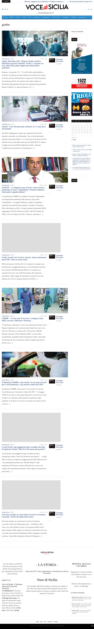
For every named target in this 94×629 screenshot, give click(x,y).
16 (90, 127)
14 (84, 127)
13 (81, 127)
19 (78, 130)
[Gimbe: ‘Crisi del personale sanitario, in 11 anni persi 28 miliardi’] (35, 109)
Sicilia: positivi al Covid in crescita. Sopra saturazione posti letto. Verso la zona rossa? (24, 258)
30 (90, 132)
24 (72, 132)
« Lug (73, 139)
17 (72, 130)
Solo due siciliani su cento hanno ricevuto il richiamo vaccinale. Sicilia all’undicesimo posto (24, 515)
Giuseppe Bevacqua (5, 58)
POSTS (60, 63)
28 (84, 132)
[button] (3, 9)
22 (87, 130)
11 (75, 127)
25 (75, 132)
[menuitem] (5, 17)
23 (90, 130)
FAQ (45, 621)
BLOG (41, 621)
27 (81, 132)
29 (87, 132)
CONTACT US (50, 621)
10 (72, 127)
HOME (37, 621)
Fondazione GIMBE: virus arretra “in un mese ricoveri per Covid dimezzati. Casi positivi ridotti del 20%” (24, 383)
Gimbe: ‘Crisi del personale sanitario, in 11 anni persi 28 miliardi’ (24, 127)
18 (75, 130)
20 (81, 130)
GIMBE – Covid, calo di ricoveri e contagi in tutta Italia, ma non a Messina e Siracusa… (22, 319)
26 (78, 132)
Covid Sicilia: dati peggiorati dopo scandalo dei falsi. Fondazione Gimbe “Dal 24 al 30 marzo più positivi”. (24, 448)
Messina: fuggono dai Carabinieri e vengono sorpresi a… (45, 1)
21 (84, 130)
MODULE (56, 621)
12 (78, 127)
